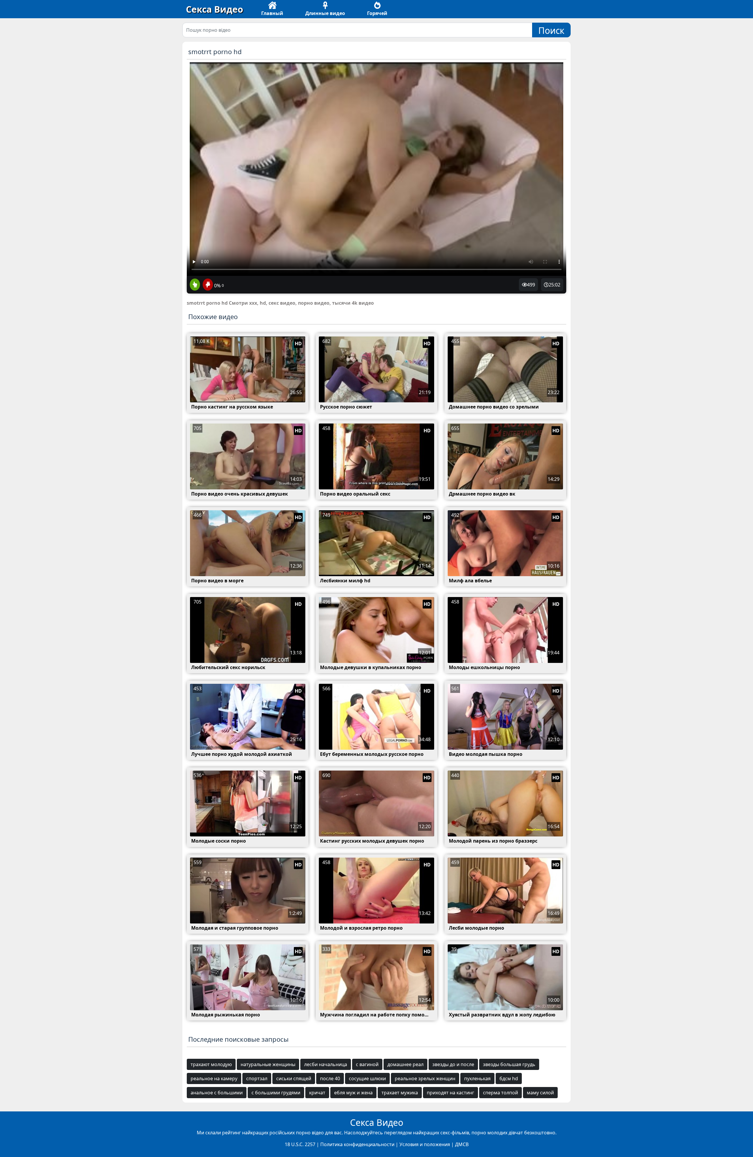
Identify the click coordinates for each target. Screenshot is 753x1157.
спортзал (256, 1078)
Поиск (551, 30)
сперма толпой (500, 1092)
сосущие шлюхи (367, 1078)
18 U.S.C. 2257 (300, 1144)
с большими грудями (275, 1092)
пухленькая (477, 1078)
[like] (195, 285)
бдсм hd (508, 1078)
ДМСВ (462, 1144)
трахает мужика (400, 1092)
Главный (272, 13)
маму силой (540, 1092)
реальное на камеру (214, 1078)
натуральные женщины (268, 1064)
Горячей (377, 13)
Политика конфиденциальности (357, 1144)
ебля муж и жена (353, 1092)
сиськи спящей (293, 1078)
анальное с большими (217, 1092)
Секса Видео (214, 9)
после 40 (330, 1078)
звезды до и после (453, 1064)
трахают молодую (211, 1064)
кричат (317, 1092)
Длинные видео (325, 13)
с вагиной (367, 1064)
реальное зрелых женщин (425, 1078)
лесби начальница (325, 1064)
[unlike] (207, 285)
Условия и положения (424, 1144)
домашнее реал (405, 1064)
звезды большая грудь (509, 1064)
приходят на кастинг (450, 1092)
